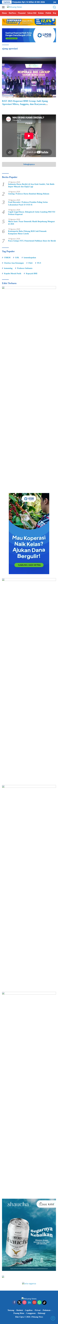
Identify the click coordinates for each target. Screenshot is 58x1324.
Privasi (37, 1310)
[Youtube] (34, 1302)
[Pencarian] (54, 7)
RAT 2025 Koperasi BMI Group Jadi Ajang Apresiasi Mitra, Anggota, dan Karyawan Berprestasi (25, 104)
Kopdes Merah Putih (12, 274)
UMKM (7, 258)
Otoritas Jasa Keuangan (14, 263)
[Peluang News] (14, 7)
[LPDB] (29, 533)
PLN (39, 263)
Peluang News (37, 1317)
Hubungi (41, 1313)
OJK (17, 258)
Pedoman (46, 1310)
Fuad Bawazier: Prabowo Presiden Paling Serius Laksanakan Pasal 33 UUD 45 (28, 203)
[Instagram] (24, 1302)
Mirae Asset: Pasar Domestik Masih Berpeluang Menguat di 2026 (31, 222)
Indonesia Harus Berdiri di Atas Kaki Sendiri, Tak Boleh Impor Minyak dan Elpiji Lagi (31, 185)
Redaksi (19, 1310)
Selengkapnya (29, 164)
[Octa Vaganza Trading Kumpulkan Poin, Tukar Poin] (29, 1283)
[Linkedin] (29, 1302)
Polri (30, 263)
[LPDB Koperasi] (29, 35)
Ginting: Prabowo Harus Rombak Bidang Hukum (28, 194)
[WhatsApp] (39, 1302)
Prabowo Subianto (24, 268)
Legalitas (29, 1310)
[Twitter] (19, 1302)
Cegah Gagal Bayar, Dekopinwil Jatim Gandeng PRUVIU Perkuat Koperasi (31, 213)
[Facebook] (14, 1302)
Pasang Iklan (18, 1313)
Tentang (11, 1310)
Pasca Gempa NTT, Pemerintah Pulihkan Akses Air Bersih (32, 241)
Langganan (31, 1313)
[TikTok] (44, 1302)
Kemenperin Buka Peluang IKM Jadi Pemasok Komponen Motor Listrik (27, 232)
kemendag (8, 268)
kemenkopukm (30, 258)
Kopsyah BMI (31, 274)
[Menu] (4, 7)
